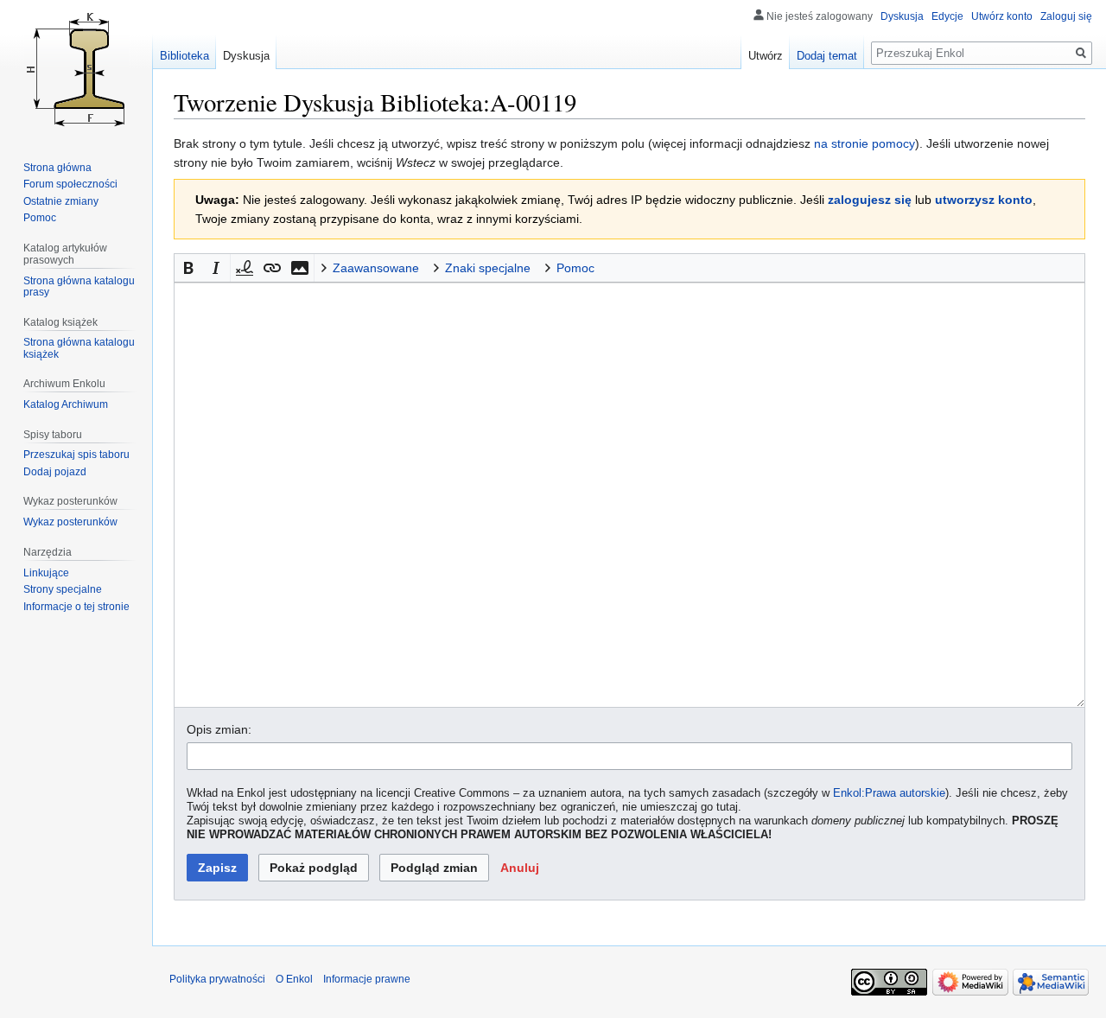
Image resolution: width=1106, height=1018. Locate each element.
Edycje (947, 16)
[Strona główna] (76, 69)
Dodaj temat (827, 55)
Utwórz (765, 55)
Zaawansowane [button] (376, 268)
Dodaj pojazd (54, 472)
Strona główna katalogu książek (79, 348)
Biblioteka (184, 55)
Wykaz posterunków (70, 522)
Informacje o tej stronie (76, 607)
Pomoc (39, 218)
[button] (188, 268)
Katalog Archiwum (65, 404)
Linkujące (46, 573)
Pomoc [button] (575, 268)
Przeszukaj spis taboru (76, 455)
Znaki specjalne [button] (488, 268)
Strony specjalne (62, 589)
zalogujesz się (870, 200)
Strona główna (57, 168)
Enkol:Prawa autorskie (889, 793)
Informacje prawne (366, 979)
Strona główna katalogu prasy (79, 287)
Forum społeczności (70, 184)
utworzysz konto (984, 200)
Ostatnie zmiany (61, 201)
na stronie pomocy (864, 143)
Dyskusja (902, 16)
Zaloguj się (1066, 16)
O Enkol (294, 979)
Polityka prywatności (217, 979)
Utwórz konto (1002, 16)
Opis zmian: (219, 729)
